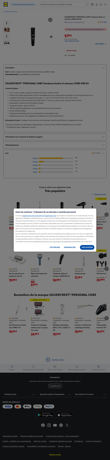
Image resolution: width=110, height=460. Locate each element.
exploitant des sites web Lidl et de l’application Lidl (39, 216)
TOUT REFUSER (55, 247)
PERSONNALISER (70, 247)
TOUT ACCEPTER (87, 247)
